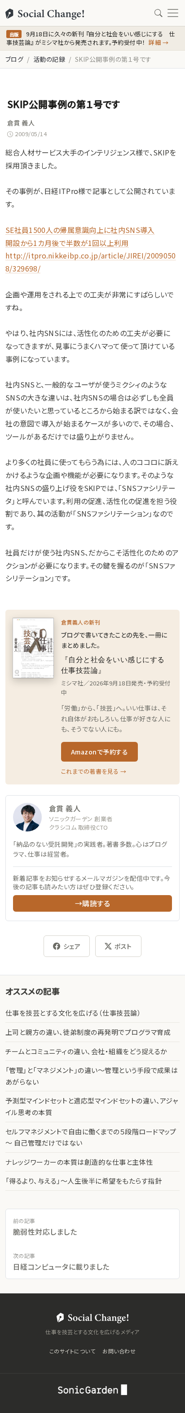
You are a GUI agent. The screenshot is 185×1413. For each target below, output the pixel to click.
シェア (71, 946)
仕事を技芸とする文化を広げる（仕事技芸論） (73, 1012)
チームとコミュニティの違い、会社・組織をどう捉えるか (86, 1051)
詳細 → (158, 42)
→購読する (92, 903)
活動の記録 (49, 59)
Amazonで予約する (99, 751)
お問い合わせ (119, 1351)
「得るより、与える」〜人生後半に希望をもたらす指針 (83, 1180)
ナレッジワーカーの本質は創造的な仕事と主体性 (79, 1162)
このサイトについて (72, 1351)
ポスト (123, 946)
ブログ (14, 59)
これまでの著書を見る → (94, 771)
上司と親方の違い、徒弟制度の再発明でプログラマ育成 (88, 1032)
